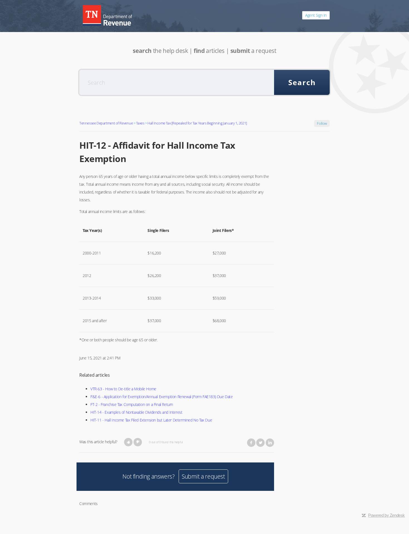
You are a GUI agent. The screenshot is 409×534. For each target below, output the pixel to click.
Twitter (260, 443)
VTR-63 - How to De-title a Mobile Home (123, 388)
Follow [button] (322, 123)
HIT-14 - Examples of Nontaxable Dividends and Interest (136, 412)
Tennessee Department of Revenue (106, 123)
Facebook (251, 443)
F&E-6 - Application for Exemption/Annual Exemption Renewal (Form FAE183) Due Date (161, 396)
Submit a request (203, 476)
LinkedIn (270, 443)
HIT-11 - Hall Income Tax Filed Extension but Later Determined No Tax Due (151, 420)
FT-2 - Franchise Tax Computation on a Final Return (131, 404)
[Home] (107, 15)
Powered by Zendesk (386, 515)
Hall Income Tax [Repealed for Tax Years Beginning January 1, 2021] (197, 123)
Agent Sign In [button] (316, 15)
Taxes (140, 123)
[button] (128, 442)
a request (253, 51)
